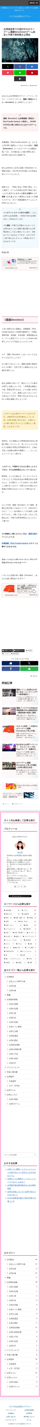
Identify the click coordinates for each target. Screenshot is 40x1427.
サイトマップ (11, 1410)
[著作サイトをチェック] (11, 663)
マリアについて (10, 1420)
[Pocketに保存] (8, 72)
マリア (20, 852)
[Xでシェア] (8, 66)
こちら (24, 875)
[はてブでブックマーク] (32, 66)
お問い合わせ (11, 1417)
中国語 (30, 650)
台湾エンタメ (8, 650)
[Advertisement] (20, 293)
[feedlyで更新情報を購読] (29, 669)
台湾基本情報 (29, 1410)
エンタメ (6, 654)
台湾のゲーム (20, 650)
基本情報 (15, 654)
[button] (20, 78)
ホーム (29, 1420)
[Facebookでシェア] (20, 66)
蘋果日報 (32, 534)
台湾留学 (29, 1413)
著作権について (29, 1417)
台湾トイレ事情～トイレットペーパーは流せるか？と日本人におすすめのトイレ (21, 1172)
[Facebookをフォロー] (11, 669)
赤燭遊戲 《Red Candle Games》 (15, 543)
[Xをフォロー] (29, 663)
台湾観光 (11, 1413)
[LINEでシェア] (20, 72)
